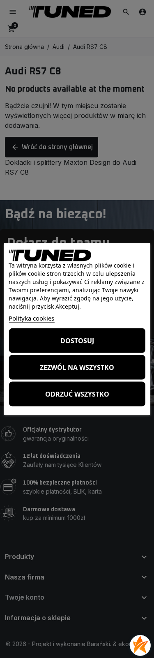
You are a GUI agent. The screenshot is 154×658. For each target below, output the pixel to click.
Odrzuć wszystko (77, 393)
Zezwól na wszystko (77, 367)
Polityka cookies (31, 318)
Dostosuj (77, 340)
